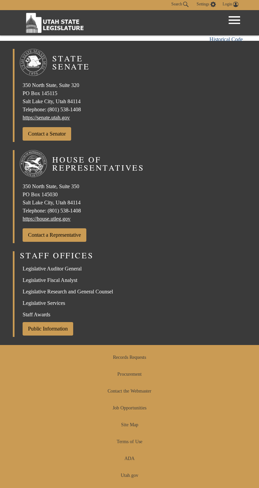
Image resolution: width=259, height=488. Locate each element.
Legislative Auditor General (52, 268)
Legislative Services (44, 303)
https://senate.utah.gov (46, 117)
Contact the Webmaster (129, 391)
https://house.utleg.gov (46, 219)
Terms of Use (129, 441)
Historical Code (226, 39)
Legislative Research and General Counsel (68, 291)
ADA (129, 458)
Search (177, 4)
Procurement (129, 374)
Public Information (48, 329)
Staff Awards (36, 314)
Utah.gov (129, 475)
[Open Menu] (234, 20)
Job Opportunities (129, 407)
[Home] (55, 22)
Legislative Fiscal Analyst (50, 280)
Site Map (129, 424)
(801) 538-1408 (64, 109)
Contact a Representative (54, 235)
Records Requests (129, 357)
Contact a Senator (47, 134)
